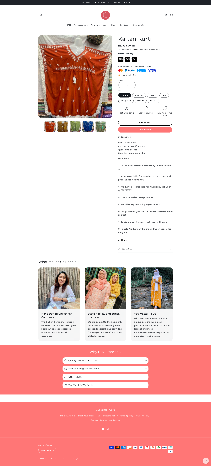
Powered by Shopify (71, 459)
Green (153, 95)
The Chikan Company (54, 459)
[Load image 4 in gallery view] (88, 126)
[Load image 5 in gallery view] (100, 126)
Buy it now (145, 129)
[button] (41, 15)
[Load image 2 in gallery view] (62, 126)
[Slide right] (109, 126)
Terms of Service (99, 420)
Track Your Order (86, 416)
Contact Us (114, 420)
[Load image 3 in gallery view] (75, 126)
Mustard (139, 95)
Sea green (126, 101)
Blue (164, 95)
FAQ (98, 416)
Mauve (140, 101)
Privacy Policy (142, 416)
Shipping (134, 49)
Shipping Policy (110, 416)
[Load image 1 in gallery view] (50, 126)
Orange (124, 95)
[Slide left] (41, 126)
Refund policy (126, 416)
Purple (153, 101)
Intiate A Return (67, 416)
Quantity (122, 80)
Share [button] (124, 240)
